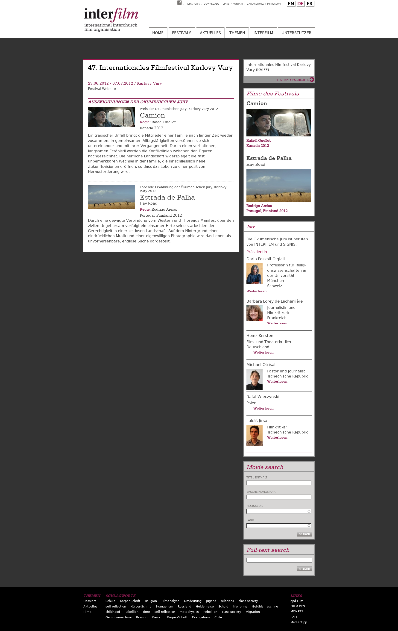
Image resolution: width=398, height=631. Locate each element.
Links (226, 4)
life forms (240, 606)
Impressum (274, 4)
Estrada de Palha (167, 197)
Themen (237, 33)
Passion (141, 617)
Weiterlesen (256, 291)
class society (248, 601)
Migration (253, 611)
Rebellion (131, 611)
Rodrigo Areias (164, 209)
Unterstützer (296, 33)
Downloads (211, 4)
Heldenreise (205, 606)
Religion (151, 601)
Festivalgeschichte (293, 80)
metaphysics (189, 611)
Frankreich (277, 318)
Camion (152, 115)
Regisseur (254, 505)
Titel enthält (256, 477)
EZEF (294, 617)
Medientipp (298, 622)
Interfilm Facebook (180, 2)
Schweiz (274, 286)
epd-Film (296, 601)
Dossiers (89, 601)
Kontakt (238, 4)
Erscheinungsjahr (260, 491)
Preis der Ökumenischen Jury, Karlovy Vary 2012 (179, 109)
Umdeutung (193, 601)
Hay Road (255, 164)
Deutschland (257, 347)
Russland (184, 606)
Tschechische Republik (287, 376)
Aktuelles (210, 33)
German (300, 3)
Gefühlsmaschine (265, 606)
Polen (251, 403)
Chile (218, 617)
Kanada (146, 128)
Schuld (110, 601)
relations (227, 601)
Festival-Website (102, 89)
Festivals (181, 33)
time (146, 611)
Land (250, 520)
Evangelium (164, 606)
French (309, 3)
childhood (112, 611)
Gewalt (157, 617)
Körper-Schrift (130, 601)
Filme (87, 611)
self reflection (115, 606)
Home (158, 33)
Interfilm (263, 33)
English (291, 3)
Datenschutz (255, 4)
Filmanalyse (170, 601)
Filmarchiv (193, 4)
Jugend (211, 601)
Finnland (164, 215)
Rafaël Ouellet (164, 122)
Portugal (147, 215)
